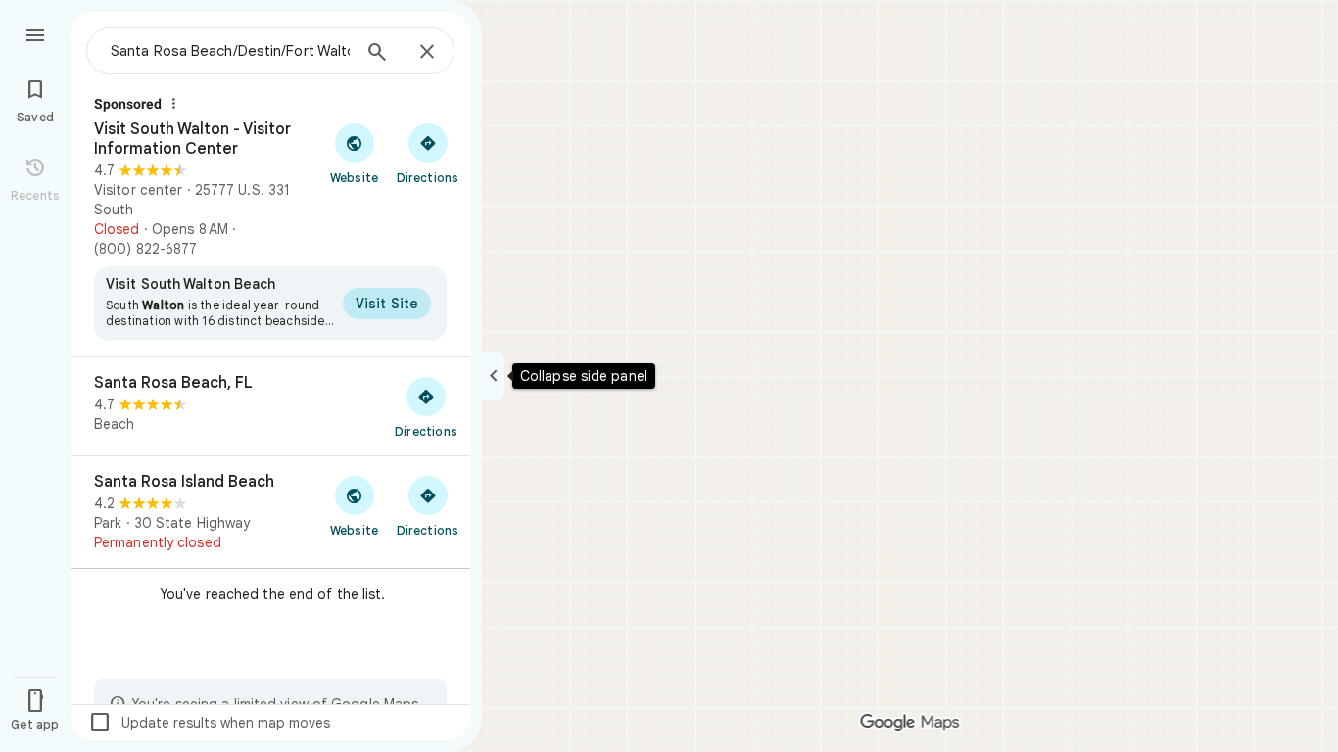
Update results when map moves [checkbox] (209, 722)
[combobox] (230, 51)
